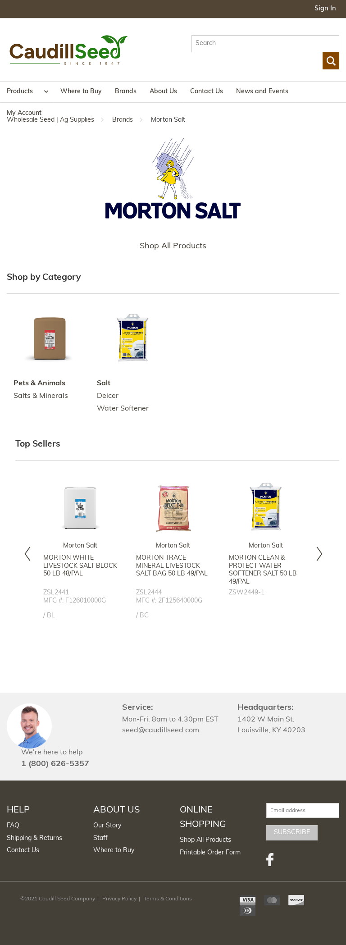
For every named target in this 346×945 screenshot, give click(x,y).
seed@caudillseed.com (160, 730)
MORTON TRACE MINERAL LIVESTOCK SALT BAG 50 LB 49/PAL (172, 566)
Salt (103, 383)
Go (331, 60)
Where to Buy (81, 91)
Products (20, 91)
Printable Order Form (210, 852)
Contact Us (206, 91)
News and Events (262, 91)
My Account (24, 113)
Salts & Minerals (41, 396)
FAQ (13, 825)
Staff (100, 838)
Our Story (107, 825)
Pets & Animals (39, 383)
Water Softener (123, 408)
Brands (126, 91)
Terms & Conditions (168, 899)
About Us (163, 91)
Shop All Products (173, 246)
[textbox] (265, 43)
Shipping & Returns (34, 838)
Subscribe (292, 832)
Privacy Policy (119, 899)
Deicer (107, 396)
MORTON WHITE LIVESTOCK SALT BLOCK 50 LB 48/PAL (80, 566)
